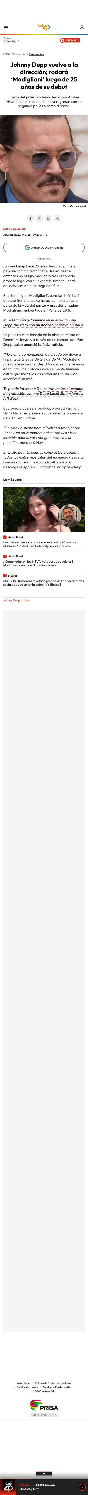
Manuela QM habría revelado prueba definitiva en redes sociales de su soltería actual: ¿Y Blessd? (43, 583)
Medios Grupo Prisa (44, 1414)
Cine (26, 600)
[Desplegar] (44, 1473)
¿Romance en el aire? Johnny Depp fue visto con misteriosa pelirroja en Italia (43, 322)
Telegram (57, 218)
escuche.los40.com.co (50, 462)
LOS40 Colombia (44, 27)
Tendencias (36, 54)
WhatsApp (48, 218)
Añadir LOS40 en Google (47, 247)
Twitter (39, 218)
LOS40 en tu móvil (44, 1391)
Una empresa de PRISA (44, 1405)
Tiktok (27, 1352)
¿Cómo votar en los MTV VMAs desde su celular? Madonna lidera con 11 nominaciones (38, 563)
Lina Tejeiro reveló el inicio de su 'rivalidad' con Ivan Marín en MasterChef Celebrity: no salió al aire (40, 544)
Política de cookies (27, 1387)
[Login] (82, 27)
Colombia (10, 41)
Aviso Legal (23, 1383)
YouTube (44, 1352)
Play (82, 1487)
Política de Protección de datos (53, 1383)
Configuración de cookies (57, 1387)
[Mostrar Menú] (5, 27)
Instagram (36, 1352)
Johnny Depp (11, 600)
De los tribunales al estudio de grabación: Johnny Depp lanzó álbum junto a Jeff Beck (43, 393)
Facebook (30, 218)
